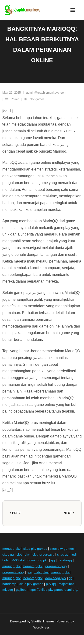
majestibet (66, 584)
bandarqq (65, 560)
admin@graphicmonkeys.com (46, 92)
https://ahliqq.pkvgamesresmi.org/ (53, 589)
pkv (27, 554)
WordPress (41, 627)
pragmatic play (56, 566)
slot (19, 554)
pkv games (37, 99)
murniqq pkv (11, 566)
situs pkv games (35, 548)
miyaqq (7, 589)
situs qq (8, 554)
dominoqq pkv (38, 560)
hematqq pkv (32, 566)
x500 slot (18, 560)
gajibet (21, 589)
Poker (15, 99)
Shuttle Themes (43, 621)
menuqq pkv (11, 548)
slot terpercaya (43, 554)
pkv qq (51, 584)
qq (53, 560)
